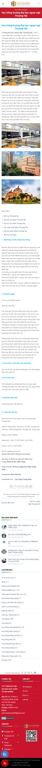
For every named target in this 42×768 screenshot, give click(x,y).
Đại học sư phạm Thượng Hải (15, 220)
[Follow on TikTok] (25, 673)
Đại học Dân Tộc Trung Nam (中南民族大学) (23, 542)
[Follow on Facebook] (22, 673)
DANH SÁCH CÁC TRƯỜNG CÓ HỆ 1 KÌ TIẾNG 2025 (22, 527)
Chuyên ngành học (8, 590)
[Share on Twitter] (19, 486)
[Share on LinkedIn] (31, 486)
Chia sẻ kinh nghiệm (9, 586)
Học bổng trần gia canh (10, 644)
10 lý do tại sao (7, 578)
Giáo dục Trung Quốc (9, 615)
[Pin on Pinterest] (27, 486)
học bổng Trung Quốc (23, 479)
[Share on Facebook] (15, 486)
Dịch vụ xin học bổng (9, 607)
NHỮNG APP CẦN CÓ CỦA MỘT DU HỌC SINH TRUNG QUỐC (23, 551)
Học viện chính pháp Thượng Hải (16, 227)
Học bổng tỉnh (7, 640)
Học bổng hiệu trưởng (10, 631)
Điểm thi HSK (7, 611)
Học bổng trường (21, 10)
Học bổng (5, 619)
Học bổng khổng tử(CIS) (11, 635)
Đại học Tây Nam (10, 235)
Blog (3, 582)
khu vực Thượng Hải (11, 216)
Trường (4, 660)
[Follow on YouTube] (35, 673)
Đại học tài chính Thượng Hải (14, 223)
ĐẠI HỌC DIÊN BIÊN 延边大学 (19, 535)
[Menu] (3, 3)
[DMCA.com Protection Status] (8, 718)
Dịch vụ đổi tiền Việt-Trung (11, 602)
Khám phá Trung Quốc (10, 656)
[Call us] (32, 673)
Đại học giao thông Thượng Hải (15, 231)
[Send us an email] (29, 673)
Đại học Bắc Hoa (8, 503)
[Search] (38, 3)
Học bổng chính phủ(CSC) (11, 627)
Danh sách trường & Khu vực (12, 594)
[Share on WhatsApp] (11, 486)
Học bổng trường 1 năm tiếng (12, 652)
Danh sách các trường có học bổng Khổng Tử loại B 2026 (23, 560)
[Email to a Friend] (23, 486)
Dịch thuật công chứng (10, 598)
